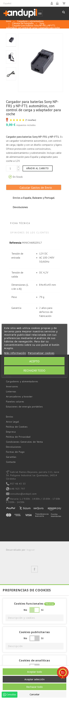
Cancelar (35, 694)
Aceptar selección (34, 679)
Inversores (12, 386)
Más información (15, 353)
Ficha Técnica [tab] (20, 223)
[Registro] (58, 3)
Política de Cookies (17, 426)
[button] (34, 617)
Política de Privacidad (18, 436)
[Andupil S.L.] (20, 13)
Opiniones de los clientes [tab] (29, 232)
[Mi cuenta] (52, 3)
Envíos (9, 416)
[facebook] (34, 569)
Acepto (34, 361)
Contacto (11, 461)
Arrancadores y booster (19, 396)
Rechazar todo (34, 370)
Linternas (11, 391)
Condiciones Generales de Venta (24, 441)
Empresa (11, 431)
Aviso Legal (12, 421)
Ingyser (30, 549)
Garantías (11, 456)
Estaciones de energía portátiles (24, 406)
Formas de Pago (15, 451)
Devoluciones (13, 446)
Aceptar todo (34, 671)
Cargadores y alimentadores (22, 381)
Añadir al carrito (37, 168)
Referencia (15, 242)
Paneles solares (15, 401)
